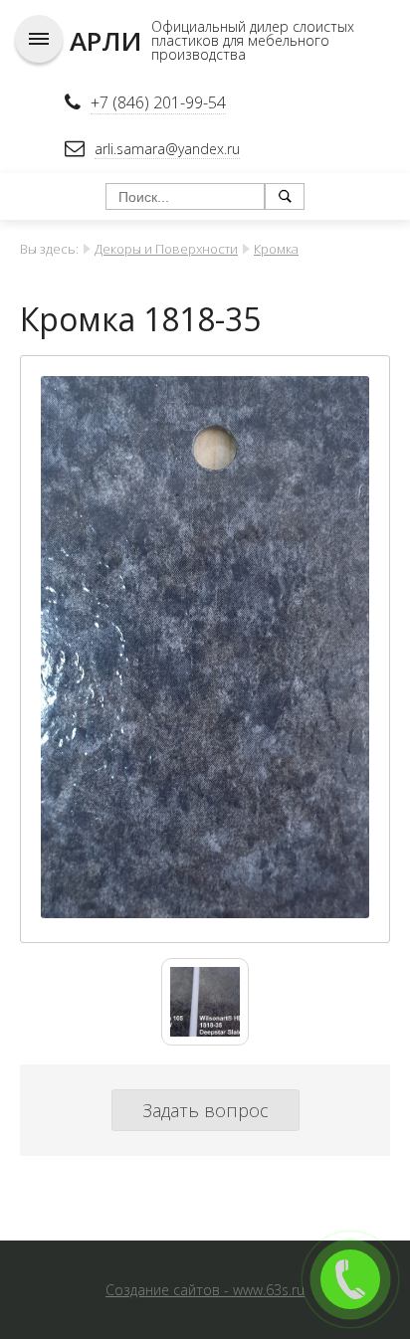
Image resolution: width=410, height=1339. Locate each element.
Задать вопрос (205, 1110)
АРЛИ (105, 41)
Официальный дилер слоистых (252, 26)
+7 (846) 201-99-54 (158, 102)
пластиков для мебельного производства (240, 47)
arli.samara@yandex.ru (167, 148)
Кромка (276, 249)
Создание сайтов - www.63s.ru (205, 1289)
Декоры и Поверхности (166, 249)
